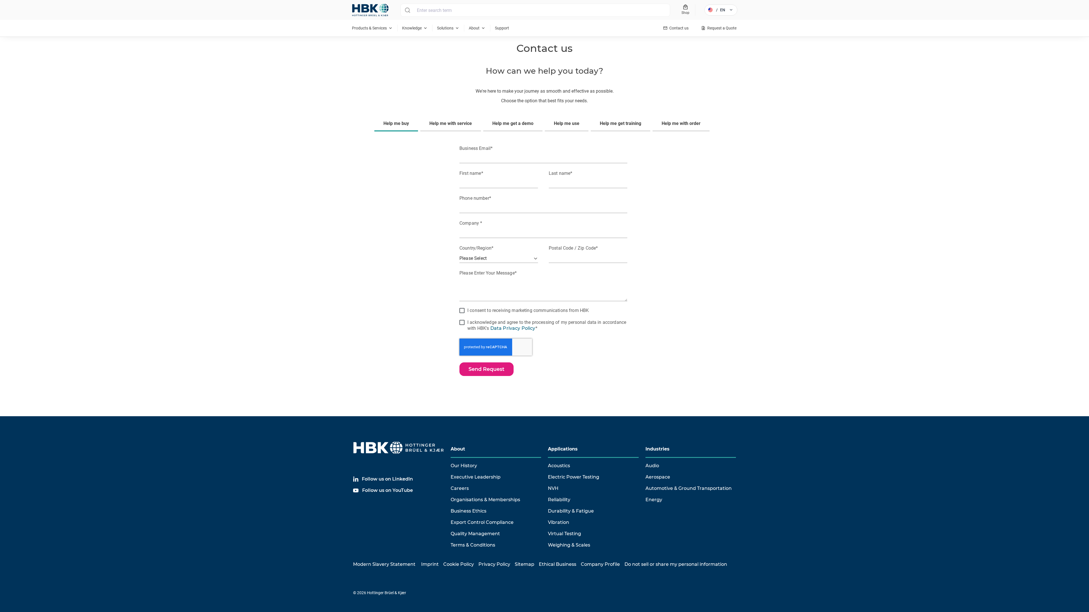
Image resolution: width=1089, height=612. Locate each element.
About (458, 449)
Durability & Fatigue (571, 511)
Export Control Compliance (482, 522)
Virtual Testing (564, 533)
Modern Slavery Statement (384, 564)
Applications (563, 449)
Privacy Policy (494, 564)
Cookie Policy (458, 564)
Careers (460, 488)
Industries (657, 449)
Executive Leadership (476, 477)
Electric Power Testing (573, 477)
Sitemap (524, 564)
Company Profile (600, 564)
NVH (553, 488)
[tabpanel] (544, 259)
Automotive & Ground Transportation (688, 488)
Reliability (559, 499)
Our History (464, 465)
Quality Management (475, 533)
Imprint (430, 564)
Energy (653, 499)
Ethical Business (557, 564)
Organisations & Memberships (485, 499)
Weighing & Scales (569, 545)
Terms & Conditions (473, 545)
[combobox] (535, 10)
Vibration (558, 522)
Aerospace (657, 477)
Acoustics (559, 465)
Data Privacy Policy (512, 328)
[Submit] (407, 10)
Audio (652, 465)
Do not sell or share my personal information (675, 564)
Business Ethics (468, 511)
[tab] (397, 124)
